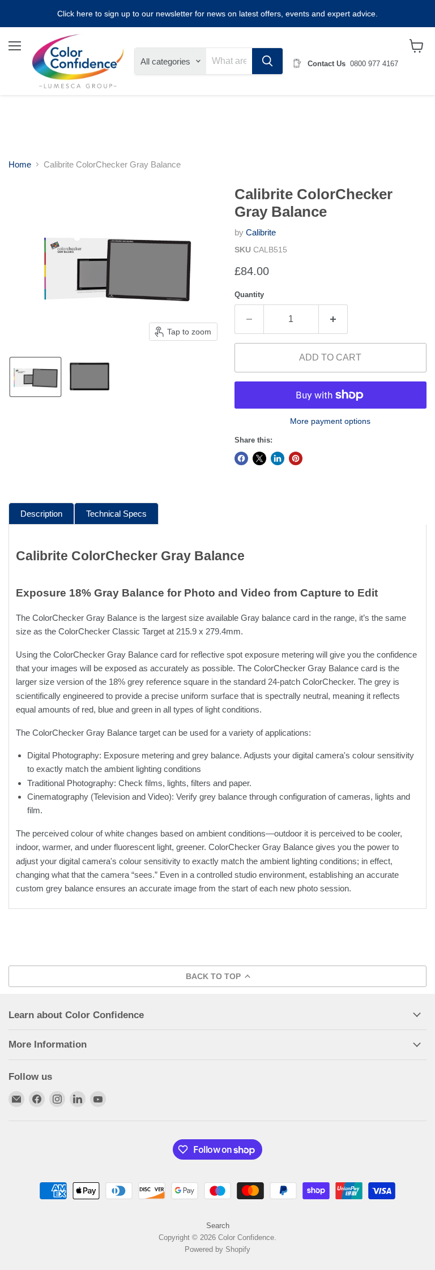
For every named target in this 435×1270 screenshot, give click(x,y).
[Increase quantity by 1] (333, 319)
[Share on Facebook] (241, 458)
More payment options (330, 421)
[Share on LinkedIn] (277, 458)
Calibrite (261, 232)
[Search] (267, 61)
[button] (35, 377)
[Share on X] (259, 458)
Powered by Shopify (217, 1249)
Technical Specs (116, 513)
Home (19, 164)
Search (217, 1225)
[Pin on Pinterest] (295, 458)
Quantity (249, 294)
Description (41, 513)
